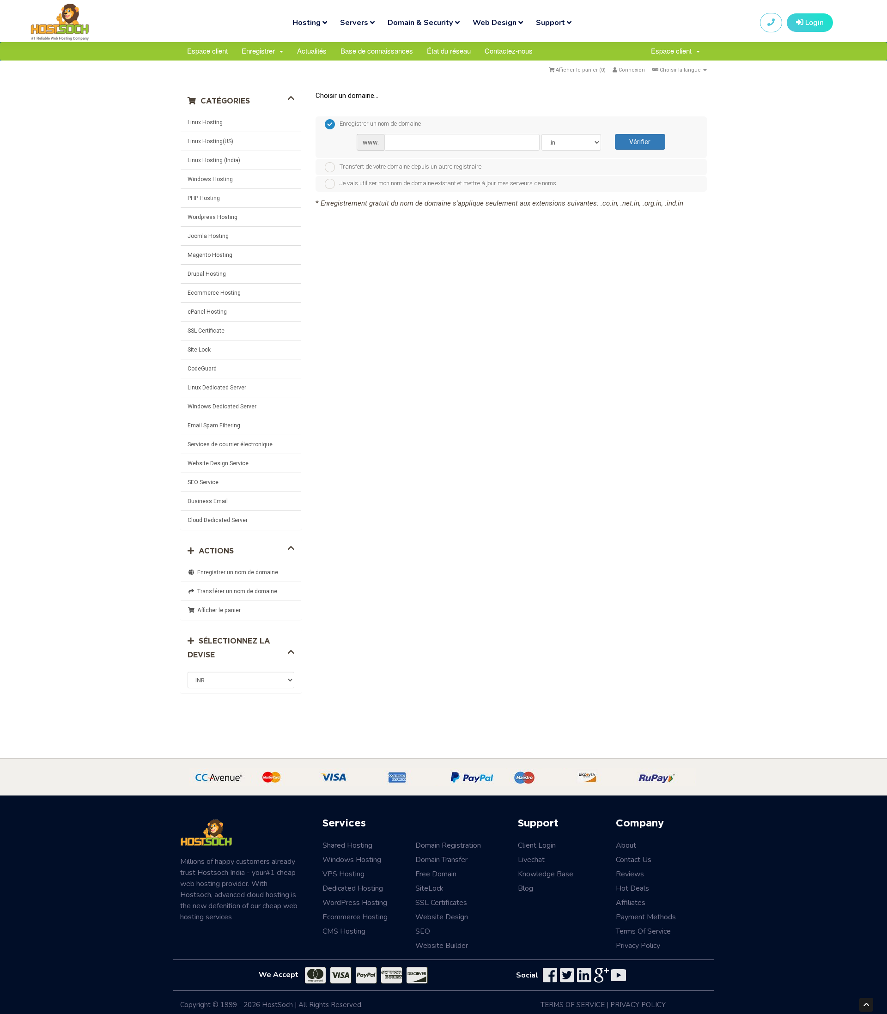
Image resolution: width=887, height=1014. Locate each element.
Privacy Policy (638, 946)
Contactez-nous (509, 50)
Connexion (631, 70)
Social (527, 975)
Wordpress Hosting (212, 217)
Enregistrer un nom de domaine (236, 572)
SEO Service (203, 482)
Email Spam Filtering (214, 425)
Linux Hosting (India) (214, 160)
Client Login (537, 845)
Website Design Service (218, 463)
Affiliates (630, 903)
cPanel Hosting (207, 312)
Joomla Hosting (208, 236)
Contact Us (633, 860)
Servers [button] (355, 22)
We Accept (278, 974)
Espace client (207, 50)
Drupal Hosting (207, 274)
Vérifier (639, 142)
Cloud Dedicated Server (218, 520)
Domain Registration (448, 845)
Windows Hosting (210, 179)
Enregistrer (260, 50)
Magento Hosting (210, 255)
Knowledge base (545, 874)
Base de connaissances (376, 50)
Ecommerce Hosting (214, 293)
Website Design (441, 917)
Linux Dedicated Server (217, 387)
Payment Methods (646, 917)
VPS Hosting (343, 874)
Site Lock (199, 349)
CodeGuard (202, 368)
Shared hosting (347, 845)
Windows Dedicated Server (222, 406)
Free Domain (435, 874)
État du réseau (449, 50)
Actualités (312, 50)
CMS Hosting (343, 931)
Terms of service (643, 931)
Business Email (208, 501)
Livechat (531, 860)
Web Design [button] (495, 22)
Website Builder (441, 946)
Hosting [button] (307, 22)
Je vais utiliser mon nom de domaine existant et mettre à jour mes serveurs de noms (448, 183)
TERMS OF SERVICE (573, 1004)
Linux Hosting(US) (210, 141)
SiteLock (429, 888)
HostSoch (277, 1004)
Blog (525, 888)
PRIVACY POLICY (638, 1004)
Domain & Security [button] (421, 22)
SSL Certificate (206, 331)
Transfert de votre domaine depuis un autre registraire (410, 166)
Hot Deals (632, 888)
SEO (422, 931)
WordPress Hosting (354, 903)
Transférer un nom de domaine (235, 591)
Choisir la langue (680, 70)
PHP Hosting (204, 198)
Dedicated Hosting (352, 888)
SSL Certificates (441, 903)
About (626, 845)
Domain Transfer (441, 860)
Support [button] (551, 22)
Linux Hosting (205, 122)
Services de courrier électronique (230, 444)
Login (813, 23)
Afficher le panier (217, 610)
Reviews (630, 874)
